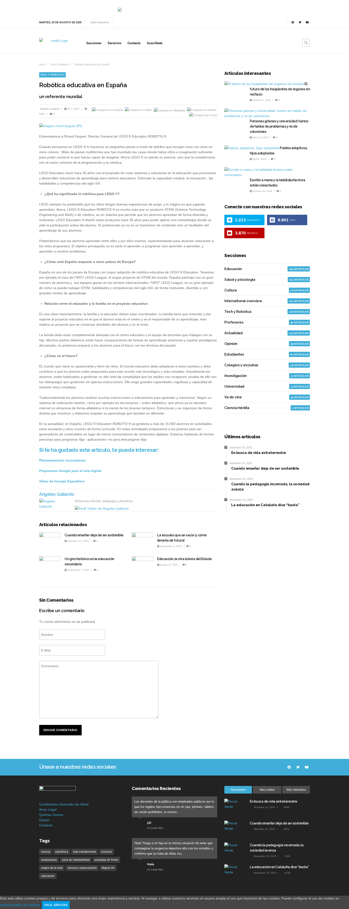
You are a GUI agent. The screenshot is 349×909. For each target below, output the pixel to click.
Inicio (42, 64)
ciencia (45, 851)
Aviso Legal (48, 809)
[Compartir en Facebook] (108, 110)
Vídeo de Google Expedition (62, 481)
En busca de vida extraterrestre (273, 801)
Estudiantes (234, 354)
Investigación (235, 376)
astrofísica (61, 851)
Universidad (234, 386)
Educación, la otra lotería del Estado (184, 559)
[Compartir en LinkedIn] (201, 110)
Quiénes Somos (51, 815)
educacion (48, 876)
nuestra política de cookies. (21, 905)
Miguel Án (108, 868)
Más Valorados (296, 789)
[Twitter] (300, 22)
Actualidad (233, 333)
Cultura (230, 290)
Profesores (233, 322)
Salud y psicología (239, 279)
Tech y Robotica (59, 64)
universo (106, 851)
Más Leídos (267, 789)
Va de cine (233, 397)
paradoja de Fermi (106, 859)
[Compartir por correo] (203, 115)
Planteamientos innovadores (62, 460)
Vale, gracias (55, 905)
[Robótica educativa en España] (128, 125)
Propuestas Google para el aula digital (70, 471)
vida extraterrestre (84, 851)
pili (149, 822)
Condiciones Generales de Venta (64, 804)
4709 (287, 872)
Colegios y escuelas (241, 365)
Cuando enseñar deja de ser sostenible (94, 535)
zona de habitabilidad (76, 859)
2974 (286, 829)
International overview (243, 301)
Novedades (238, 789)
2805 (286, 807)
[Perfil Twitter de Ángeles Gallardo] (102, 508)
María (150, 864)
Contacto (46, 825)
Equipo (44, 820)
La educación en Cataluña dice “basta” (279, 867)
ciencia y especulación (82, 868)
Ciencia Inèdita (236, 408)
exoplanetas (49, 859)
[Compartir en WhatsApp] (170, 110)
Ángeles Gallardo (50, 108)
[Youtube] (307, 22)
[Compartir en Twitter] (139, 110)
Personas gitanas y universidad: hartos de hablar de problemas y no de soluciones (279, 126)
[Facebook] (292, 22)
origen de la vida (52, 868)
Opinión (230, 344)
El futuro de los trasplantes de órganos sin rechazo (280, 89)
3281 (287, 856)
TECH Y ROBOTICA (52, 75)
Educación (233, 269)
